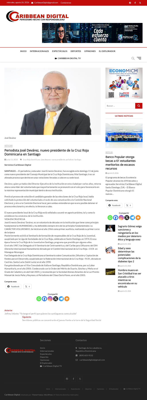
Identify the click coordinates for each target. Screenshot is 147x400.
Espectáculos (59, 51)
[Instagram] (50, 298)
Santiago (77, 160)
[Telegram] (61, 298)
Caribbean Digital (12, 394)
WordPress (48, 395)
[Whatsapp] (38, 298)
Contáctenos (66, 3)
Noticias (8, 145)
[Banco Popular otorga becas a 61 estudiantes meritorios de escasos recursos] (124, 135)
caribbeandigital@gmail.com (92, 360)
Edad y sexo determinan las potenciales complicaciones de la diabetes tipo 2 (129, 255)
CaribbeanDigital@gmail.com (46, 2)
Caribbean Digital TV (69, 58)
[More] (66, 298)
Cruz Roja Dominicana (31, 160)
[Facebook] (44, 298)
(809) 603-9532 (86, 355)
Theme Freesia (37, 395)
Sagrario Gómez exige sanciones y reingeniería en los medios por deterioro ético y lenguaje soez (130, 233)
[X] (55, 298)
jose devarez (46, 160)
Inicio (23, 51)
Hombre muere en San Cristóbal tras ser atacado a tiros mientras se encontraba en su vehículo (129, 278)
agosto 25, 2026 (112, 173)
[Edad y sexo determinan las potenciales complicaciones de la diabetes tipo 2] (110, 250)
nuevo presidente (58, 160)
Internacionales (39, 51)
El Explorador (107, 51)
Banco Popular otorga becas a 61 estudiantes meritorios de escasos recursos (121, 162)
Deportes (76, 51)
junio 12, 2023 (12, 160)
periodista (70, 160)
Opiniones (90, 51)
